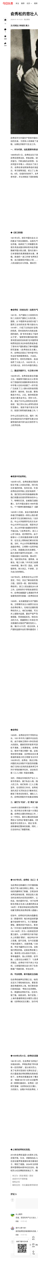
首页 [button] (33, 1239)
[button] (17, 3)
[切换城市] (31, 3)
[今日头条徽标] (8, 3)
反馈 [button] (33, 1247)
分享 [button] (5, 46)
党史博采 (27, 19)
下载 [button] (33, 1252)
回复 (17, 1221)
